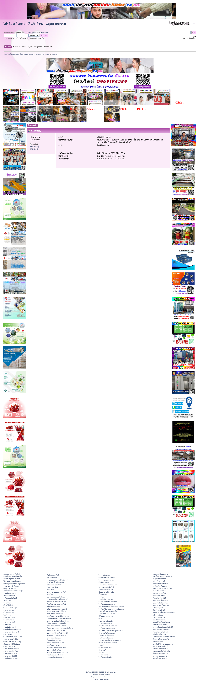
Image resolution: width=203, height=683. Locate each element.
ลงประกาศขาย (8, 610)
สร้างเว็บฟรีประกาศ (160, 658)
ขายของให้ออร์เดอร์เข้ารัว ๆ (56, 635)
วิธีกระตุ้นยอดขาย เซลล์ (107, 577)
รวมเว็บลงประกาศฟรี (10, 658)
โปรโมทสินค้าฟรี (159, 610)
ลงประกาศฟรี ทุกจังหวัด (11, 632)
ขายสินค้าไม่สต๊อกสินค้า (55, 582)
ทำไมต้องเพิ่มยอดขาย (106, 616)
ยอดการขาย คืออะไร (106, 621)
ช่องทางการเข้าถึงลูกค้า (11, 586)
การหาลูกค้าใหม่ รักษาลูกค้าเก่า (14, 584)
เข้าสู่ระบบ (33, 32)
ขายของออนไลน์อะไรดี (106, 587)
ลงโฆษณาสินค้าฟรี (10, 598)
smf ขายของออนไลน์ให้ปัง (56, 643)
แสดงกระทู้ (34, 147)
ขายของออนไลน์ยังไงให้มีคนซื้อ (57, 580)
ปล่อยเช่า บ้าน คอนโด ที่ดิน (12, 637)
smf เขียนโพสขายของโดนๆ (56, 647)
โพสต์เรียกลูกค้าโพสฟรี (55, 640)
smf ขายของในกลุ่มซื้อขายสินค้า (58, 621)
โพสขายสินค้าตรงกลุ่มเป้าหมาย (164, 637)
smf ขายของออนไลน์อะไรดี (56, 592)
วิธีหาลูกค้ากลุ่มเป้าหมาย (12, 581)
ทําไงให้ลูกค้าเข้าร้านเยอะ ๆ (162, 576)
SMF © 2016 (99, 672)
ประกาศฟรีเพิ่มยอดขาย (107, 633)
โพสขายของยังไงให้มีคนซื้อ (56, 623)
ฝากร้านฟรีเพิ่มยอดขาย (106, 638)
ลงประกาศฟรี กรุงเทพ (11, 649)
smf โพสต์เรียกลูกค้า (54, 638)
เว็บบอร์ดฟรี (103, 594)
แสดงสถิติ (34, 149)
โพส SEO (102, 652)
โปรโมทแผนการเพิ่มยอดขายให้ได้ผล (111, 606)
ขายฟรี (101, 619)
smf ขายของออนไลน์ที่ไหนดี (56, 611)
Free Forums (105, 674)
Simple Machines (110, 672)
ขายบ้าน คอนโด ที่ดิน (10, 639)
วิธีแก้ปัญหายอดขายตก (106, 580)
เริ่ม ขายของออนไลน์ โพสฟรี (57, 609)
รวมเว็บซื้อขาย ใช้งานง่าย (12, 629)
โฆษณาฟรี (7, 600)
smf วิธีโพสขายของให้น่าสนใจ (57, 652)
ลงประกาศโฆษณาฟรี (10, 654)
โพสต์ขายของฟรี (9, 596)
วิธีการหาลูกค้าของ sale (11, 579)
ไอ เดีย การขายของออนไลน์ (56, 604)
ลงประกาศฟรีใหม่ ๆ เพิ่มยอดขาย (110, 640)
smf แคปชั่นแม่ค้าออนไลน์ (56, 631)
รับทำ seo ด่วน (52, 587)
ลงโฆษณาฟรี (103, 655)
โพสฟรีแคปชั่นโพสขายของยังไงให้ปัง (60, 628)
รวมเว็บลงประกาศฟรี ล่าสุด (13, 591)
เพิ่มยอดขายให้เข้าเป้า (106, 592)
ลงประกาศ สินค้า (159, 596)
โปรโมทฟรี (102, 597)
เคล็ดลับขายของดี (159, 581)
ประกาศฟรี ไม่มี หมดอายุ (12, 641)
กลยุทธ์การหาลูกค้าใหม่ (11, 574)
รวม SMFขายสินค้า (159, 591)
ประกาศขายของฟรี (105, 647)
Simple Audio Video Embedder (101, 677)
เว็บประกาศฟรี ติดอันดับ (11, 644)
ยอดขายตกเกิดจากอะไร (107, 614)
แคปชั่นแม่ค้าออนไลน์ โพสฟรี (57, 633)
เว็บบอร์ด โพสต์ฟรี (159, 598)
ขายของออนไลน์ (158, 641)
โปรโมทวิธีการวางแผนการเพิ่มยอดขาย (112, 609)
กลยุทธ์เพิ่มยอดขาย (105, 623)
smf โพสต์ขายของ (53, 645)
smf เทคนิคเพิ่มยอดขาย (55, 657)
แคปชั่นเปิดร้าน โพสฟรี (55, 650)
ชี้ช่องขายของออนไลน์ (160, 654)
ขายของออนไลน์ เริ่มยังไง (161, 651)
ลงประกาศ (7, 624)
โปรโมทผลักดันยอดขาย (107, 604)
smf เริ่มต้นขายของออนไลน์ (56, 602)
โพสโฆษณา (7, 615)
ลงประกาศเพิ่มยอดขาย (106, 635)
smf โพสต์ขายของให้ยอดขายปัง (58, 616)
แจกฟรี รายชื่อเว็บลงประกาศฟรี (164, 612)
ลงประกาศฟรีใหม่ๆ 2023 (161, 605)
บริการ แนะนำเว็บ (9, 622)
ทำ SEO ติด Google (10, 608)
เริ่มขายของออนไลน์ (54, 585)
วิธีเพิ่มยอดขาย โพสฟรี (55, 655)
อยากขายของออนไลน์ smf (56, 597)
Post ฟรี (101, 645)
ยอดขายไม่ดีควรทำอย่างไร (108, 611)
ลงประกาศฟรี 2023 (10, 656)
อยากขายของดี (52, 577)
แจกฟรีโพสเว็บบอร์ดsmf (161, 622)
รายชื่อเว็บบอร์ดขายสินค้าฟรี (163, 627)
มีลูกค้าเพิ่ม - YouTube (106, 599)
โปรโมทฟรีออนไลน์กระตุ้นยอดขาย (110, 631)
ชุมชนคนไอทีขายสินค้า (161, 603)
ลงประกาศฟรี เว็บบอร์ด (161, 629)
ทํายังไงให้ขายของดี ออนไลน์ (13, 576)
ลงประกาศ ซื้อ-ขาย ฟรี (161, 600)
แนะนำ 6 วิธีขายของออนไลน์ (163, 644)
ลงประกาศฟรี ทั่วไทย (10, 651)
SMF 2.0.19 (90, 672)
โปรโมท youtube (159, 617)
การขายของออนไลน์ (160, 656)
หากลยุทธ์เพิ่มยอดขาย (160, 574)
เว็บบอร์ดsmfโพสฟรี (160, 624)
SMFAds (95, 674)
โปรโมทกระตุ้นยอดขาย (107, 628)
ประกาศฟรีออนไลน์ (159, 593)
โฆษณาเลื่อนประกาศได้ (161, 639)
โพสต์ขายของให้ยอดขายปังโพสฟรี (59, 619)
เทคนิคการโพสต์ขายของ (55, 614)
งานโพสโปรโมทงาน (160, 586)
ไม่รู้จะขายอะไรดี (53, 575)
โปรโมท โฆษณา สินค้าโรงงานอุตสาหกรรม (34, 23)
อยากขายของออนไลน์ (106, 589)
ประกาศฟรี (7, 603)
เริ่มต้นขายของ (104, 582)
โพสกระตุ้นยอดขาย (105, 575)
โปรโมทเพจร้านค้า (105, 657)
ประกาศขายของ (9, 617)
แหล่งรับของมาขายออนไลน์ (108, 585)
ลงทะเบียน (44, 32)
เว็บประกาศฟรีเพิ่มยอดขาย (108, 643)
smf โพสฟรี (51, 589)
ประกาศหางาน (8, 620)
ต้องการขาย (7, 634)
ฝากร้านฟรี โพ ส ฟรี (10, 646)
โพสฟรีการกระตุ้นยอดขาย (108, 626)
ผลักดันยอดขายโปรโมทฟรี (108, 602)
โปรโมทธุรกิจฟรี (158, 608)
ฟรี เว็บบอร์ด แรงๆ (159, 634)
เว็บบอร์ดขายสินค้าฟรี (160, 632)
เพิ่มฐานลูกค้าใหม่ (9, 588)
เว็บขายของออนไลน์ (54, 606)
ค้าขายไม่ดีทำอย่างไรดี (160, 584)
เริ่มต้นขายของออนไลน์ (161, 649)
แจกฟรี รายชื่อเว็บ (159, 620)
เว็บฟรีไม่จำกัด (8, 605)
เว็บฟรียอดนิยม (8, 612)
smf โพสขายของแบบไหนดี (56, 626)
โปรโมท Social (158, 615)
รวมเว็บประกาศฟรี (9, 593)
